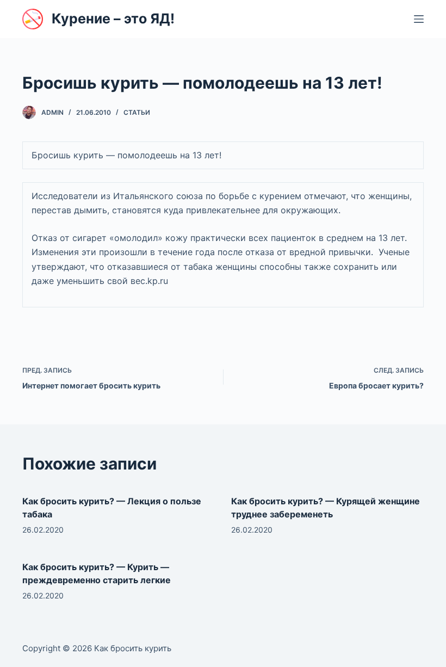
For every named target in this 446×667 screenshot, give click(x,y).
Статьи (136, 112)
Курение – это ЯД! (113, 18)
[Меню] (419, 19)
